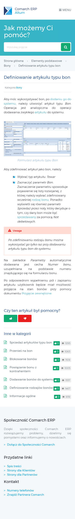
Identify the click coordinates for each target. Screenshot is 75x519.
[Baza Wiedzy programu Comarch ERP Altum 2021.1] (20, 10)
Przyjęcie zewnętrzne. (37, 293)
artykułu (41, 112)
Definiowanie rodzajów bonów (31, 388)
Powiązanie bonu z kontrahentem (23, 369)
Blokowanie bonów (23, 359)
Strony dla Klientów (21, 470)
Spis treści (14, 466)
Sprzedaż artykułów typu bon (31, 342)
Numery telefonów (20, 490)
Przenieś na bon (21, 351)
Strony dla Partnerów (22, 474)
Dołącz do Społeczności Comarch (31, 444)
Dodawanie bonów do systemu (32, 379)
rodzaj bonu (40, 200)
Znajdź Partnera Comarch (25, 494)
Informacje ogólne (23, 396)
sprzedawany (26, 217)
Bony (19, 87)
